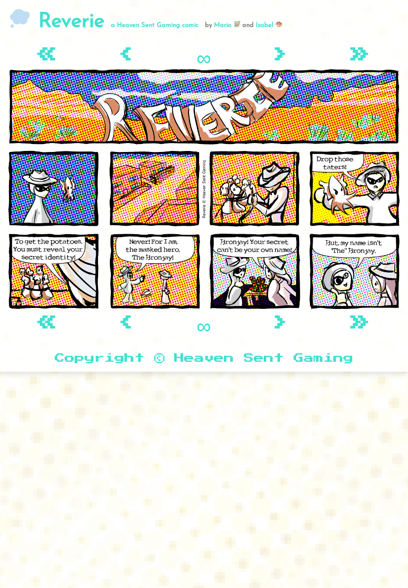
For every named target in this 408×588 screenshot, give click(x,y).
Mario (223, 25)
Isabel (265, 25)
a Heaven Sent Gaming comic (155, 25)
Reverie (68, 21)
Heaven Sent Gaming (263, 358)
